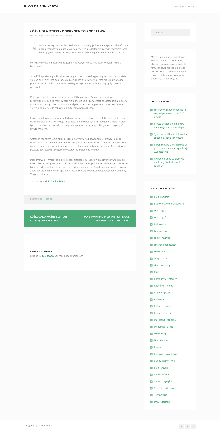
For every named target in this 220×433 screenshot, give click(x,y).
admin (46, 36)
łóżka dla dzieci (56, 181)
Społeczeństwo (162, 374)
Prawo (157, 347)
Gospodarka (160, 258)
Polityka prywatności (182, 6)
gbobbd (48, 425)
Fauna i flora (160, 231)
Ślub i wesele (161, 367)
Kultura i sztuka (162, 306)
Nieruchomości (162, 340)
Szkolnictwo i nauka (164, 388)
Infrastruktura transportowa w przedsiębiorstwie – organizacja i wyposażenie (172, 148)
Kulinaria (159, 299)
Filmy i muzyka (162, 237)
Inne (156, 271)
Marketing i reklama (165, 319)
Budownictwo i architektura (169, 203)
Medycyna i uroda (163, 326)
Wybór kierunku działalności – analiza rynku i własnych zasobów (170, 162)
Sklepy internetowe (164, 360)
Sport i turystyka (163, 381)
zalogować (47, 255)
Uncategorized (162, 401)
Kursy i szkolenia (163, 313)
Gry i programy (162, 265)
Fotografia (159, 251)
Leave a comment (63, 36)
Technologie (160, 394)
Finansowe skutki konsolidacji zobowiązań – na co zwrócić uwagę (170, 113)
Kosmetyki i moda (163, 285)
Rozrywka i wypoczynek (166, 353)
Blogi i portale (161, 196)
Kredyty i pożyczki (163, 292)
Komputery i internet (165, 278)
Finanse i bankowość (165, 244)
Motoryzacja (160, 333)
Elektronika (160, 224)
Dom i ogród (46, 199)
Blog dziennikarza (41, 6)
